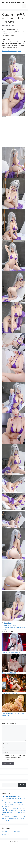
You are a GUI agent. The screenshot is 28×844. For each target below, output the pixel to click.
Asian (5, 623)
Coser (9, 623)
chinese (16, 831)
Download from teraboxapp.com (11, 51)
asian (4, 831)
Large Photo (6, 84)
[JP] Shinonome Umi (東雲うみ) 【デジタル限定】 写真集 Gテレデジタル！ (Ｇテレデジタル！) (13, 818)
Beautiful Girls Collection (13, 2)
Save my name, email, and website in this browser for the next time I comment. (14, 757)
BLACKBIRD (10, 831)
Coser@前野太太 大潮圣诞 (9, 693)
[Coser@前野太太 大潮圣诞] (14, 691)
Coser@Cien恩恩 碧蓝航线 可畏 (11, 652)
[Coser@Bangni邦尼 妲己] (14, 671)
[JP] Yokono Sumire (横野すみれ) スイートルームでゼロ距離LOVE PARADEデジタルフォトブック (13, 804)
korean (5, 834)
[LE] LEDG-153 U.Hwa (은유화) (11, 796)
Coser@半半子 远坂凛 (10, 625)
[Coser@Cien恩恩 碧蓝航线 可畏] (14, 651)
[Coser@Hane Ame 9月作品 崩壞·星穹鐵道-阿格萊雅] (14, 712)
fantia (22, 831)
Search (22, 785)
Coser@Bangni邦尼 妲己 (9, 673)
